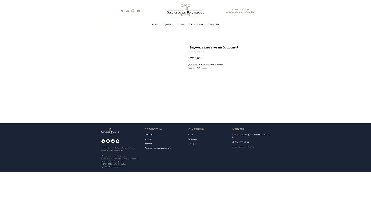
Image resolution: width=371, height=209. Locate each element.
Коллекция (192, 139)
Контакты (213, 25)
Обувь (181, 25)
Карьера (191, 143)
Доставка (149, 134)
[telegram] (121, 12)
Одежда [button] (168, 25)
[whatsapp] (138, 12)
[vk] (127, 12)
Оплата (148, 139)
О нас (155, 25)
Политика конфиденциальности (158, 148)
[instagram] (133, 12)
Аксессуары (196, 25)
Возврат (148, 143)
